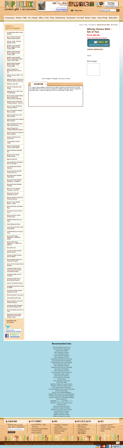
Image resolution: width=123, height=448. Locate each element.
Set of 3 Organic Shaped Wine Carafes (14, 111)
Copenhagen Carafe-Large (13, 142)
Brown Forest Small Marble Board (13, 155)
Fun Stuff (80, 18)
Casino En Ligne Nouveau (61, 408)
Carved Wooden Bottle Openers (14, 167)
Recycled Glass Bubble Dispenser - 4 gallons (14, 180)
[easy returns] (111, 4)
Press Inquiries (37, 433)
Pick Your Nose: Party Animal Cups (14, 216)
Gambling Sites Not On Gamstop (61, 359)
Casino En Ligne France (61, 374)
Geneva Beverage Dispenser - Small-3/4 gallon (13, 237)
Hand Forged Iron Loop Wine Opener (14, 115)
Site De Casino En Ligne (61, 406)
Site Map (58, 433)
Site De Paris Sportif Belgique (61, 392)
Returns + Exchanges (108, 427)
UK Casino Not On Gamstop (61, 387)
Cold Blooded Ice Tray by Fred (15, 232)
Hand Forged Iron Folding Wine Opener (15, 120)
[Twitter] (86, 4)
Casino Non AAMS (61, 350)
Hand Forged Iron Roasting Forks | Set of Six (14, 70)
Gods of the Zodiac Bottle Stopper (15, 264)
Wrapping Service (84, 429)
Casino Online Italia (61, 391)
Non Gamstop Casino (62, 354)
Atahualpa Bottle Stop (14, 298)
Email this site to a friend (11, 321)
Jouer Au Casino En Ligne (61, 416)
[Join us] (91, 4)
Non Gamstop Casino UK (61, 364)
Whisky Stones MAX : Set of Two (15, 75)
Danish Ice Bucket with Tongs (14, 87)
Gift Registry (82, 431)
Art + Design (32, 18)
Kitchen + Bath (21, 18)
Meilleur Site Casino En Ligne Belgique (61, 394)
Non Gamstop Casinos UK (61, 347)
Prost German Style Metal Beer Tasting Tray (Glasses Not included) (15, 97)
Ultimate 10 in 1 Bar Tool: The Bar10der (15, 92)
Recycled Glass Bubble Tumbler (14, 185)
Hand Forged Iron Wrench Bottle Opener (15, 133)
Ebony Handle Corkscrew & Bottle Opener (15, 198)
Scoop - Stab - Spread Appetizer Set (14, 42)
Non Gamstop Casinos (61, 352)
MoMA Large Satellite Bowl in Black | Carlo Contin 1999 (13, 47)
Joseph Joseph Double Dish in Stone (14, 251)
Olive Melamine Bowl (13, 224)
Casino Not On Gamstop (61, 355)
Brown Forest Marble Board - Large (13, 202)
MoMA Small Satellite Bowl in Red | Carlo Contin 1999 (13, 65)
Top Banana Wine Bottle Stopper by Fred (14, 291)
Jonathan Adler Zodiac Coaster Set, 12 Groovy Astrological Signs (14, 270)
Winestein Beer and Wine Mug (15, 207)
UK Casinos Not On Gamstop (61, 360)
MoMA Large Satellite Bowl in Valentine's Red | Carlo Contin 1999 (15, 59)
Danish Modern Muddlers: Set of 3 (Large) (15, 162)
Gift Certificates (83, 425)
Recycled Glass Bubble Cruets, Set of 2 (14, 171)
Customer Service (107, 425)
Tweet (89, 55)
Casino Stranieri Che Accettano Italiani (61, 397)
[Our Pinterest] (76, 4)
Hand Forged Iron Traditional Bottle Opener (15, 128)
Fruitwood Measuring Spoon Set (14, 137)
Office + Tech (44, 18)
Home (81, 24)
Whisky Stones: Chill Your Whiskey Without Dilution (15, 80)
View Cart (78, 10)
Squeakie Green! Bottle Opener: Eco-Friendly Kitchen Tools (14, 316)
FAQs (103, 431)
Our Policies (59, 427)
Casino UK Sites (61, 382)
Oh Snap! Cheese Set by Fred (14, 211)
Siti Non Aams (61, 404)
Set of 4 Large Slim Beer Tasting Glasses (14, 106)
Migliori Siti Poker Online (61, 414)
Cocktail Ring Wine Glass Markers (15, 33)
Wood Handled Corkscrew (15, 295)
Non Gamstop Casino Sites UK (62, 372)
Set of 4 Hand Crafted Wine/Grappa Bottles (14, 37)
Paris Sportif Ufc (61, 399)
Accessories (70, 18)
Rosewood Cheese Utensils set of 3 (13, 193)
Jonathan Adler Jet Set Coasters (14, 275)
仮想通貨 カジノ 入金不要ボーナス (61, 401)
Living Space (9, 18)
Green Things (103, 18)
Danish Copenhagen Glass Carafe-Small (13, 146)
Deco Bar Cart (11, 247)
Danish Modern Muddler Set (14, 151)
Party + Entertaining (57, 18)
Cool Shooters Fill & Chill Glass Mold (15, 227)
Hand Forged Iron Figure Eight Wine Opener (15, 124)
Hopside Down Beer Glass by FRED (15, 286)
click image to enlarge (49, 78)
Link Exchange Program (40, 429)
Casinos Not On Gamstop (61, 349)
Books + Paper (90, 18)
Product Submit (37, 431)
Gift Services (82, 427)
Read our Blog (59, 431)
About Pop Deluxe (61, 429)
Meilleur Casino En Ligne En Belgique (61, 396)
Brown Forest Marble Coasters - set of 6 (13, 189)
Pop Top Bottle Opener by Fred (15, 310)
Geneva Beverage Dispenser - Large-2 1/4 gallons (14, 243)
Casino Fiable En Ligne (61, 411)
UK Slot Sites (61, 379)
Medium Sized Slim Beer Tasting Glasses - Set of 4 (15, 102)
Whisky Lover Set (12, 84)
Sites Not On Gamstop (61, 369)
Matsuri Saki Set (12, 159)
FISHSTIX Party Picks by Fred (14, 220)
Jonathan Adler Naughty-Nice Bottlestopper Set (15, 306)
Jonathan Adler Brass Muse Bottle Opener (14, 279)
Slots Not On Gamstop (61, 376)
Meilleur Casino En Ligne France (61, 384)
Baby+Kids (113, 18)
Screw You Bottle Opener (15, 283)
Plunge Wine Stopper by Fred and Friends (14, 260)
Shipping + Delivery (61, 425)
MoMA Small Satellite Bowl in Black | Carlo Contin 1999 (13, 53)
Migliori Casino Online (61, 413)
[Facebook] (81, 4)
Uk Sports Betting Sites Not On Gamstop (62, 389)
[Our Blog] (71, 4)
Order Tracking (106, 429)
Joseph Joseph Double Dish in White (14, 255)
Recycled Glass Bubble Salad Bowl (14, 176)
